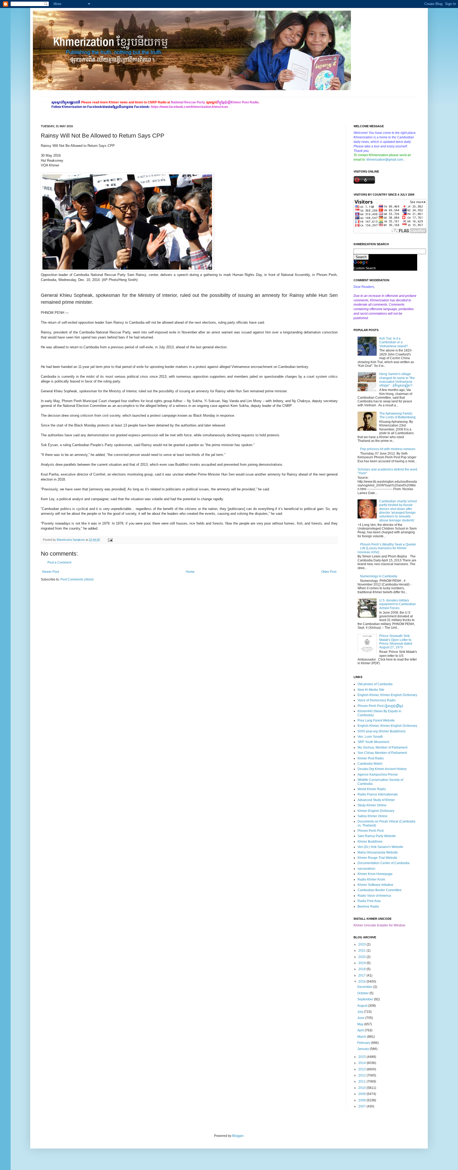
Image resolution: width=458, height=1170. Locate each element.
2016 (362, 981)
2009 (362, 1094)
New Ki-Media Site (371, 690)
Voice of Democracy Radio (377, 700)
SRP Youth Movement (373, 742)
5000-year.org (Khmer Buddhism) (382, 731)
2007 (362, 1106)
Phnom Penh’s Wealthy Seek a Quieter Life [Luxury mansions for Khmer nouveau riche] (387, 548)
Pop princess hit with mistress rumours (387, 449)
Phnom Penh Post (371, 831)
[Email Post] (110, 539)
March (362, 1037)
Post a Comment (59, 562)
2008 (362, 1100)
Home (190, 572)
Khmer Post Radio (371, 758)
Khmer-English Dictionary (376, 811)
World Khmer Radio (372, 789)
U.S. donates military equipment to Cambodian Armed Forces (397, 604)
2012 (362, 1075)
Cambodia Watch (370, 764)
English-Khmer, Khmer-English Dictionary (387, 695)
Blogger (237, 1136)
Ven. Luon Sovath (370, 736)
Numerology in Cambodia (378, 576)
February (364, 1043)
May (360, 1024)
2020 (362, 957)
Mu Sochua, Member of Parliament (382, 747)
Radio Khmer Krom (371, 879)
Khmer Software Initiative (375, 885)
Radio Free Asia (369, 901)
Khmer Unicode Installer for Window (379, 925)
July (360, 1012)
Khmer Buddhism (370, 841)
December (365, 987)
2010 (362, 1088)
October (363, 993)
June (361, 1018)
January (363, 1049)
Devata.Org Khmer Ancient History (382, 769)
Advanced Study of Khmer (376, 800)
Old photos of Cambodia (375, 684)
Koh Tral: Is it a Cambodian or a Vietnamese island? (393, 342)
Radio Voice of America (374, 896)
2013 (362, 1069)
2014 (362, 1063)
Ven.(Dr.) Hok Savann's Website (380, 847)
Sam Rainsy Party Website (377, 836)
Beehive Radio (368, 906)
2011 (362, 1081)
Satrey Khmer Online (372, 816)
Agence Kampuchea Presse (378, 774)
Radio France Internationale (378, 794)
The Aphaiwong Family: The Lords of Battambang (397, 415)
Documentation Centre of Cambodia (383, 863)
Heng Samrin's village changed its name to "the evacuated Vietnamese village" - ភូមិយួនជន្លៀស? (397, 379)
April (361, 1030)
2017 (362, 975)
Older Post (328, 572)
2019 (362, 963)
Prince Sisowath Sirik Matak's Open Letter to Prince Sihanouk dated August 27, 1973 (395, 641)
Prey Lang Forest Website (376, 720)
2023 (362, 944)
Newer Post (50, 572)
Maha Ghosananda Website (378, 852)
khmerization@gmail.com (385, 159)
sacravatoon (366, 868)
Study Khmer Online (372, 805)
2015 (362, 1057)
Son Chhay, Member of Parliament (382, 753)
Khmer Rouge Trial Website (377, 858)
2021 (362, 950)
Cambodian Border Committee (380, 890)
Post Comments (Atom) (77, 579)
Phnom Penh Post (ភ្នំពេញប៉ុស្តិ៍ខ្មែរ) (380, 706)
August (362, 1006)
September (365, 999)
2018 (362, 969)
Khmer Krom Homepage (375, 874)
